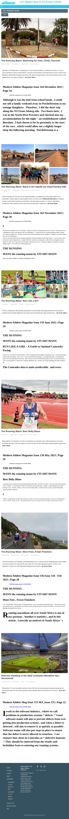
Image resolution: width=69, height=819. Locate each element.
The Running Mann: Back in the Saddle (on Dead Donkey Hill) (33, 187)
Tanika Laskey (15, 64)
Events (9, 773)
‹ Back (4, 14)
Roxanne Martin (15, 555)
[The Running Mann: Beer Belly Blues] (34, 404)
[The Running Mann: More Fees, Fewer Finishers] (34, 531)
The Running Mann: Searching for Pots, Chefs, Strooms (30, 60)
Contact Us (10, 803)
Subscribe (10, 779)
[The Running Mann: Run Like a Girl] (34, 284)
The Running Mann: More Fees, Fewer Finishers (26, 552)
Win (8, 808)
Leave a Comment (34, 64)
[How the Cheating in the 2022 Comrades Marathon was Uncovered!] (34, 653)
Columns (23, 555)
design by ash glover (40, 815)
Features (23, 64)
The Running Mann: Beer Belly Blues (20, 431)
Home (8, 767)
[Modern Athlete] (8, 2)
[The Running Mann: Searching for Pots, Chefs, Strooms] (34, 38)
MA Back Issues (11, 806)
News (27, 64)
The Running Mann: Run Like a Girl (19, 301)
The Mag (9, 770)
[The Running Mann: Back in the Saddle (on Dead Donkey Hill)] (34, 164)
